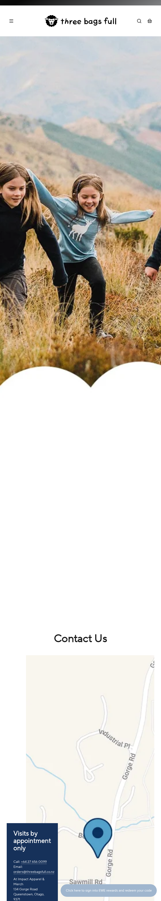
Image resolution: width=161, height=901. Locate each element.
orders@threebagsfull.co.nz (33, 872)
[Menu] (11, 21)
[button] (139, 21)
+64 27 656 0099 (34, 862)
